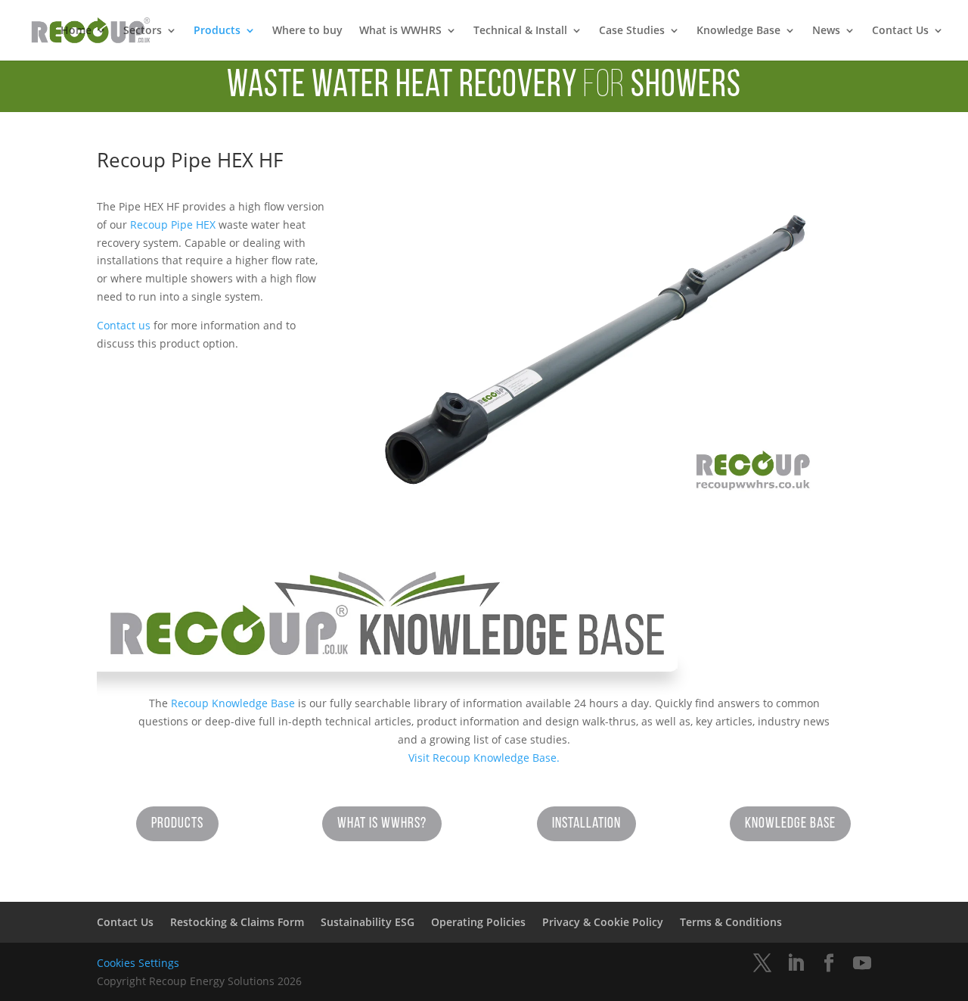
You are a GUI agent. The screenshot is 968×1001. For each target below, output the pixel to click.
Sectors (142, 31)
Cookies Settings (138, 963)
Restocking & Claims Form (237, 922)
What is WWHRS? (382, 823)
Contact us (123, 325)
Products (217, 31)
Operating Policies (478, 922)
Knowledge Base (738, 31)
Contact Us (900, 31)
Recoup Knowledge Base (233, 703)
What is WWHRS (400, 31)
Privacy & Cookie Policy (602, 922)
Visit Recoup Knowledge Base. (484, 757)
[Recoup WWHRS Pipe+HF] (595, 495)
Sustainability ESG (367, 922)
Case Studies (632, 31)
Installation (586, 823)
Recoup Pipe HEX (173, 224)
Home (76, 31)
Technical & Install (520, 31)
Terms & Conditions (731, 922)
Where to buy (307, 31)
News (826, 31)
